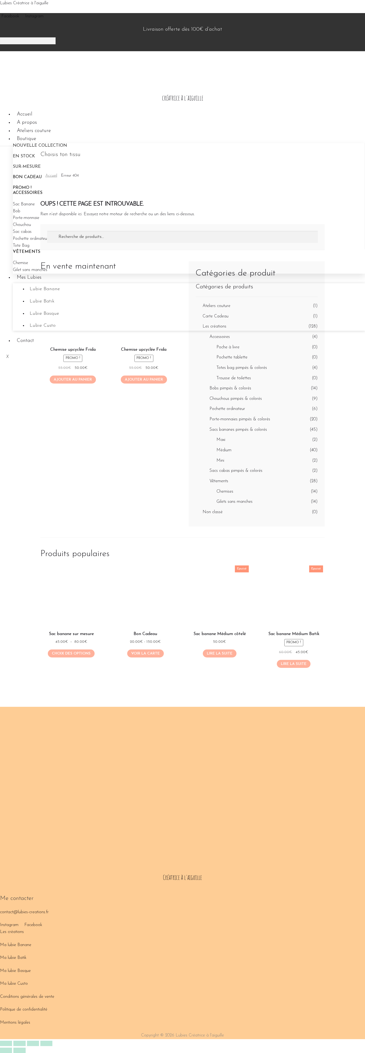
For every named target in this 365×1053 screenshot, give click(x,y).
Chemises (224, 491)
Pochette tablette (231, 357)
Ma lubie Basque (15, 971)
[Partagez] (33, 1043)
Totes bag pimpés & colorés (241, 368)
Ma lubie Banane (15, 945)
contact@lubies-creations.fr (24, 912)
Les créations (214, 326)
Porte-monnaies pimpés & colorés (239, 419)
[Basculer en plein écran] (19, 1043)
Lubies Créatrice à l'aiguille (24, 3)
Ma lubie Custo (14, 984)
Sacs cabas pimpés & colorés (235, 471)
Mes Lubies (29, 277)
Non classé (213, 512)
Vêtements (218, 481)
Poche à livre (227, 347)
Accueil (24, 114)
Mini (220, 460)
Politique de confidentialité (23, 1009)
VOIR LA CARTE (145, 654)
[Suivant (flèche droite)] (19, 1050)
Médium (223, 450)
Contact (25, 340)
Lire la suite (219, 654)
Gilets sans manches (234, 502)
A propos (27, 122)
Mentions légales (15, 1022)
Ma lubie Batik (13, 958)
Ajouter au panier (73, 380)
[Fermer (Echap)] (46, 1043)
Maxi (220, 440)
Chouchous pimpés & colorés (235, 399)
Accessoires (219, 337)
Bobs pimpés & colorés (230, 388)
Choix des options (71, 654)
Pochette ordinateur (227, 409)
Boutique (26, 138)
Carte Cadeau (215, 316)
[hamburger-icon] (359, 113)
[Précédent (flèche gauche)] (6, 1050)
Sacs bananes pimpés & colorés (238, 430)
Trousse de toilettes (233, 378)
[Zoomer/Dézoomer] (6, 1043)
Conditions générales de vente (27, 997)
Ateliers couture (34, 130)
